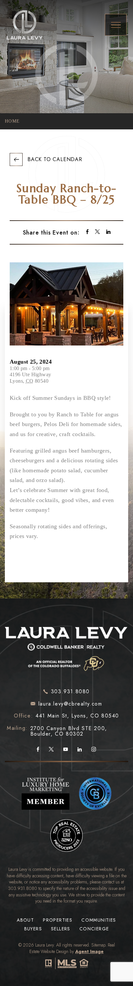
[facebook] (87, 232)
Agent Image (89, 951)
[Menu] (116, 25)
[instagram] (93, 749)
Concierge (94, 929)
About (25, 920)
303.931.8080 (22, 888)
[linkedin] (108, 232)
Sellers (60, 929)
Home (12, 121)
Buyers (33, 929)
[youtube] (65, 749)
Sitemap (98, 945)
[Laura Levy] (66, 647)
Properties (57, 920)
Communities (98, 920)
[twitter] (97, 232)
